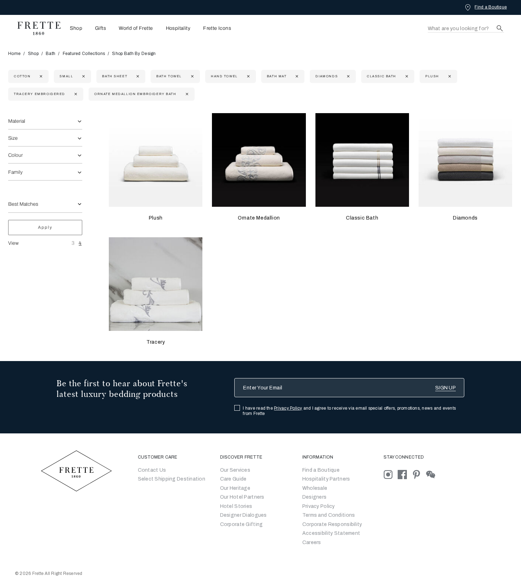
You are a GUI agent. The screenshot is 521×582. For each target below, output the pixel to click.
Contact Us (152, 470)
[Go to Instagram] (390, 474)
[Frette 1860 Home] (35, 28)
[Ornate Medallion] (259, 160)
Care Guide (233, 479)
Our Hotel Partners (242, 497)
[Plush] (155, 160)
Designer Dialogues (243, 515)
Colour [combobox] (15, 155)
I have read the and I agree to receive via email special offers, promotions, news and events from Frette (349, 411)
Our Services (235, 470)
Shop (33, 53)
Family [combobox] (15, 172)
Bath (50, 53)
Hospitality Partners (326, 479)
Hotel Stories (236, 506)
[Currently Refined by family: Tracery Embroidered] (75, 94)
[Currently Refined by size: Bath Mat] (296, 76)
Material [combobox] (16, 121)
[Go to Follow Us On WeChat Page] (432, 474)
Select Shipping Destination (172, 479)
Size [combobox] (13, 138)
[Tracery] (155, 284)
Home (14, 53)
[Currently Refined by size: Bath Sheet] (137, 76)
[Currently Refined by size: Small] (83, 76)
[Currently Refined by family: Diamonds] (347, 76)
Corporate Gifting (241, 524)
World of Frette (136, 28)
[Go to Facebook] (405, 474)
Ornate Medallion (259, 218)
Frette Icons (217, 28)
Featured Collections (84, 53)
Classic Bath (362, 218)
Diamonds (465, 218)
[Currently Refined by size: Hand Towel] (247, 76)
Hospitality (178, 28)
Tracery (155, 342)
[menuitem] (74, 28)
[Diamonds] (465, 160)
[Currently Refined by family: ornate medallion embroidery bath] (186, 94)
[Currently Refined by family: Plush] (449, 76)
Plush (156, 218)
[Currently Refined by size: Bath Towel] (191, 76)
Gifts (100, 28)
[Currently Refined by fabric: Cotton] (40, 76)
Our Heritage (235, 488)
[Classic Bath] (362, 160)
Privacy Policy (288, 408)
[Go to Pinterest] (419, 474)
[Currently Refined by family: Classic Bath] (406, 76)
